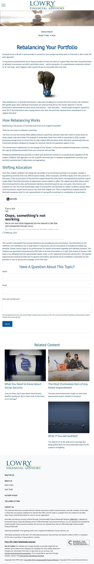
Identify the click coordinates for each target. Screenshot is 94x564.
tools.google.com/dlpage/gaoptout (32, 556)
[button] (9, 475)
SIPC (76, 519)
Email (4, 285)
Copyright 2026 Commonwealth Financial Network (41, 560)
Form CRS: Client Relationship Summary (20, 542)
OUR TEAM (9, 489)
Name (4, 271)
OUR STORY (9, 485)
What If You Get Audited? (63, 436)
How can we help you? (11, 299)
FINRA (72, 519)
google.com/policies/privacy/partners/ (18, 553)
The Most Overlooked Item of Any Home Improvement (68, 385)
